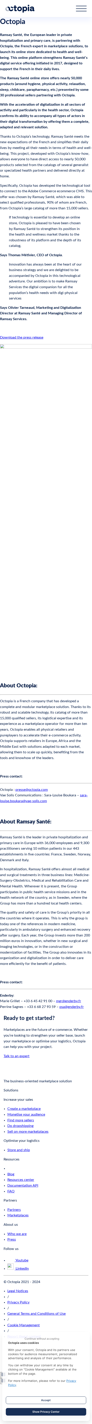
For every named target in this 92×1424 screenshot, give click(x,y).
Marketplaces (18, 1215)
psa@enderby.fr (71, 1007)
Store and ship (18, 1150)
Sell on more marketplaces (27, 1131)
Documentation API (22, 1185)
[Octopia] (19, 9)
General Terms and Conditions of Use (36, 1313)
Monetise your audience (26, 1114)
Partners (14, 1210)
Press (11, 1239)
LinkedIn (22, 1268)
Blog (10, 1174)
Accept (46, 1400)
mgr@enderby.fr (68, 1001)
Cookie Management (23, 1325)
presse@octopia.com (31, 789)
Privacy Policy (18, 1302)
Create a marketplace (24, 1109)
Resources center (20, 1180)
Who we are (17, 1234)
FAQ (11, 1191)
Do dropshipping (20, 1126)
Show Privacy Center (46, 1411)
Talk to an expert (16, 1056)
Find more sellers (20, 1120)
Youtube (21, 1260)
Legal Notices (17, 1291)
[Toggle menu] (81, 8)
